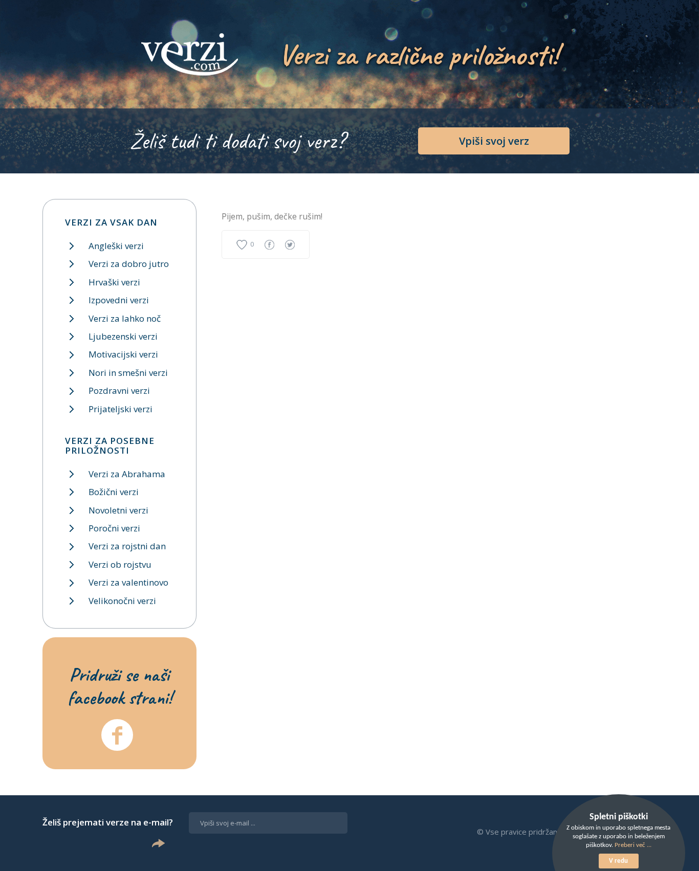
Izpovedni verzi (119, 300)
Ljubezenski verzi (123, 336)
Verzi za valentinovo (128, 582)
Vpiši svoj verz (494, 141)
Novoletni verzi (118, 510)
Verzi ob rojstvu (120, 564)
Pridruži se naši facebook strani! (120, 685)
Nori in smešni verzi (128, 372)
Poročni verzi (114, 528)
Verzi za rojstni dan (127, 546)
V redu (618, 861)
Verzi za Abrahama (127, 474)
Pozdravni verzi (119, 390)
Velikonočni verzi (122, 601)
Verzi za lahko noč (125, 318)
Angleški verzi (116, 246)
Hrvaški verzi (114, 282)
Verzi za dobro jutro (129, 264)
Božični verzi (114, 492)
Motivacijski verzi (123, 354)
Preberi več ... (633, 845)
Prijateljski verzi (120, 409)
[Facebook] (117, 735)
